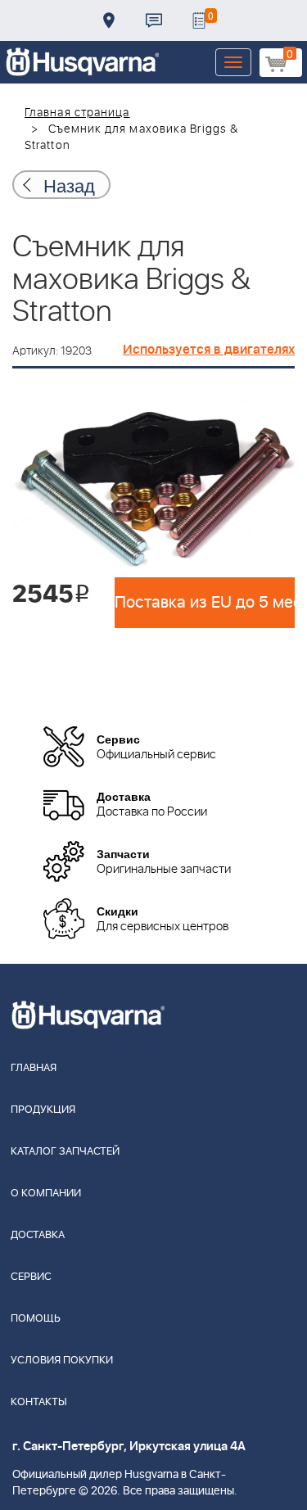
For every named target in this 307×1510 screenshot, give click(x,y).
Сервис (31, 1277)
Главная (33, 1068)
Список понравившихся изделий (199, 20)
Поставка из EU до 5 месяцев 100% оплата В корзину (205, 602)
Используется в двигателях (209, 349)
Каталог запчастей (65, 1152)
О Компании (46, 1193)
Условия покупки (62, 1360)
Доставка (109, 20)
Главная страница (77, 113)
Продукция (43, 1110)
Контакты (154, 20)
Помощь (36, 1319)
